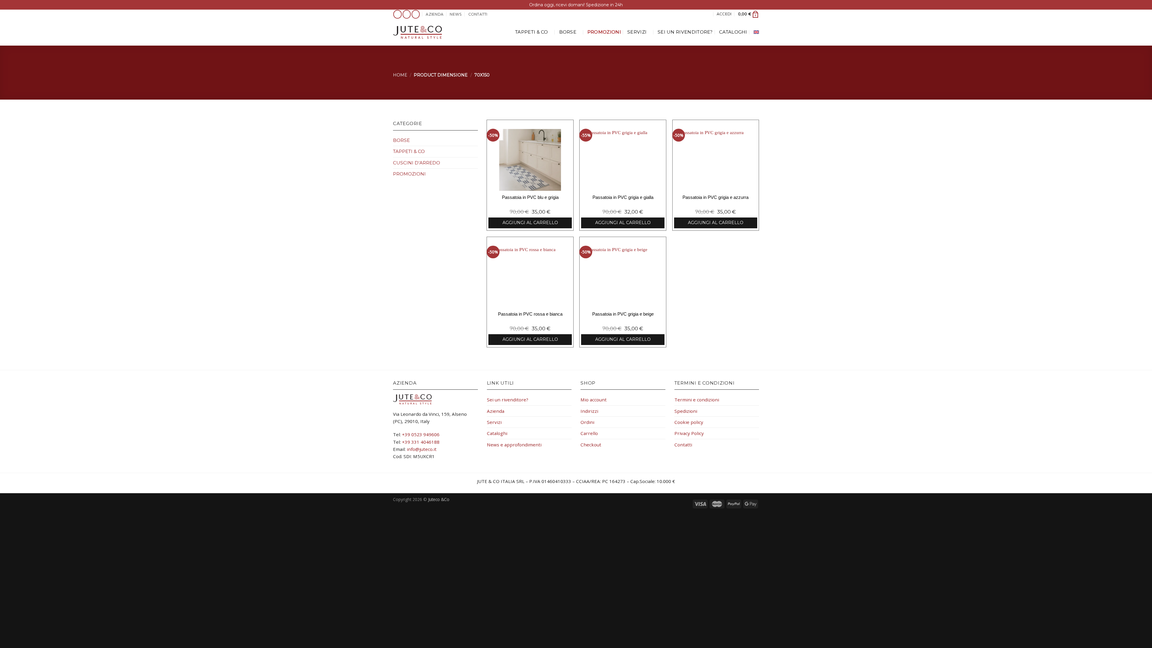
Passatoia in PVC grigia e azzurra (715, 197)
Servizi (636, 32)
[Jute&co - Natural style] (417, 32)
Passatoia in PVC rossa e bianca (530, 314)
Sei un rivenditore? (685, 32)
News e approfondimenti (514, 445)
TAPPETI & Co (531, 32)
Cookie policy (688, 422)
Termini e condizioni (696, 400)
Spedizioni (685, 411)
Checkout (590, 445)
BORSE (568, 32)
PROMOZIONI (604, 32)
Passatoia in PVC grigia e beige (623, 314)
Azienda (434, 14)
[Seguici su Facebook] (397, 14)
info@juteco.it (421, 449)
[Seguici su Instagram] (407, 14)
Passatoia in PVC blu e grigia (530, 197)
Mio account (593, 400)
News (456, 14)
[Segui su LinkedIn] (416, 14)
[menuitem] (756, 32)
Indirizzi (589, 411)
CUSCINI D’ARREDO (416, 163)
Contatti (478, 14)
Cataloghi (733, 32)
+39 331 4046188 (421, 442)
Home (400, 75)
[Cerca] (708, 14)
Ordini (587, 422)
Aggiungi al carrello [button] (530, 222)
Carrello (589, 433)
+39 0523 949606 (421, 434)
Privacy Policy (689, 433)
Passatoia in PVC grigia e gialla (622, 197)
